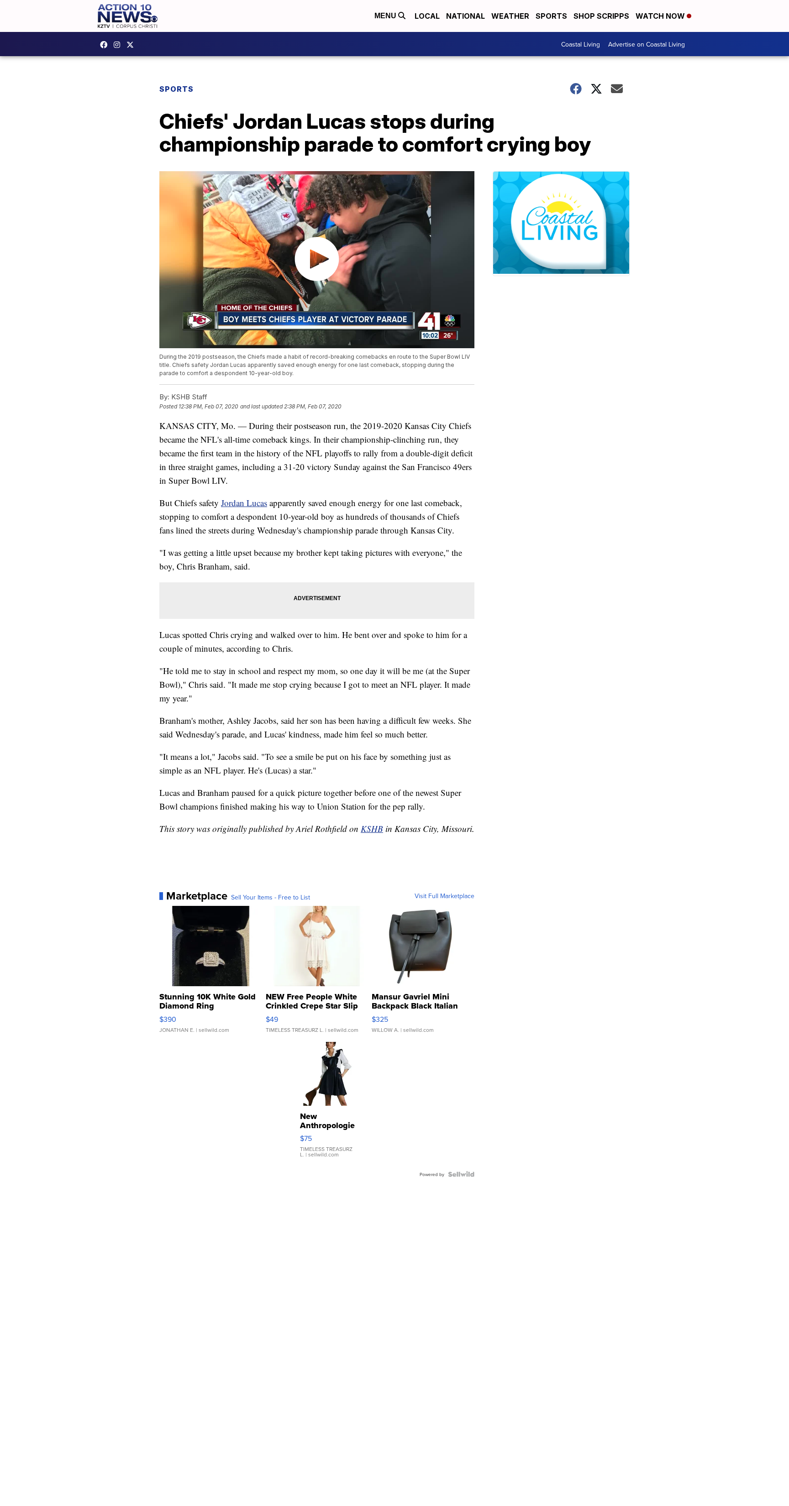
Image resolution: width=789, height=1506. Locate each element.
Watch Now (661, 16)
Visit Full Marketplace (444, 896)
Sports (551, 16)
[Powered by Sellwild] (461, 1174)
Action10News (132, 44)
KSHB (372, 828)
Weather (510, 16)
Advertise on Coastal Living (646, 44)
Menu (386, 16)
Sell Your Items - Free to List (270, 897)
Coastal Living (580, 44)
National (465, 16)
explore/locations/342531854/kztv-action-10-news (119, 44)
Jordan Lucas (244, 502)
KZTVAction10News (106, 44)
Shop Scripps (601, 16)
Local (427, 16)
